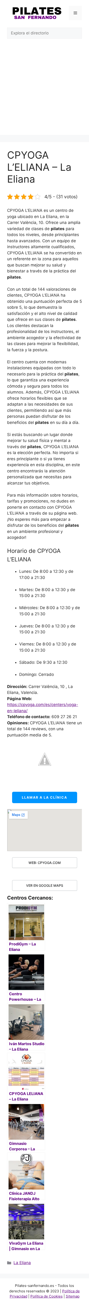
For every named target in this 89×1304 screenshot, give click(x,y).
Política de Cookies (46, 1296)
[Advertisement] (44, 90)
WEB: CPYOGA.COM (44, 863)
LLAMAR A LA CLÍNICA (44, 797)
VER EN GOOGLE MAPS (44, 885)
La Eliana (22, 1262)
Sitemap (73, 1296)
